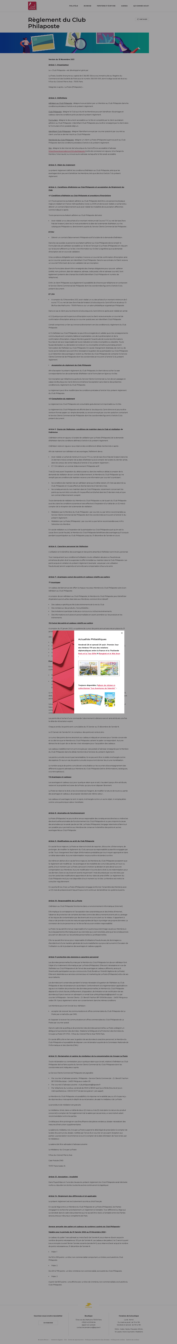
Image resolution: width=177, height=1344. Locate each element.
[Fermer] (121, 633)
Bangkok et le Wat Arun (109, 654)
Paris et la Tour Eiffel (87, 654)
